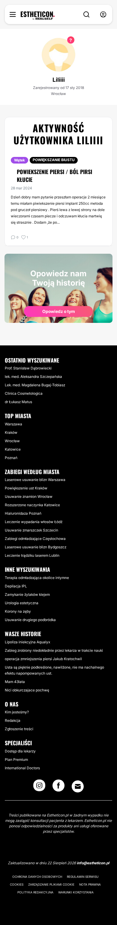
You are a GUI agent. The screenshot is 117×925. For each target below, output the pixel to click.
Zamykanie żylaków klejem (27, 594)
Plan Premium (16, 759)
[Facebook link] (58, 787)
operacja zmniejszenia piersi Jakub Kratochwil (43, 659)
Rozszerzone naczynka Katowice (32, 505)
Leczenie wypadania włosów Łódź (33, 521)
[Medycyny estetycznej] (38, 15)
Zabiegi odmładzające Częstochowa (35, 538)
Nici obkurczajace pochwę (27, 690)
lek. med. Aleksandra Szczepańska (33, 376)
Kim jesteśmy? (17, 712)
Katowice (13, 449)
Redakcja (12, 720)
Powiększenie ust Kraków (26, 488)
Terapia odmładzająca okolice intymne (37, 577)
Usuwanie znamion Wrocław (28, 496)
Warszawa (13, 424)
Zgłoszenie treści (19, 729)
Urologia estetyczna (21, 603)
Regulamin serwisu (82, 876)
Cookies (16, 884)
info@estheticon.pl (93, 863)
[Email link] (78, 786)
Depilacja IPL (16, 586)
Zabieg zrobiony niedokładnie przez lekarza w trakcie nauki (54, 650)
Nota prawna (90, 884)
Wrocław (12, 441)
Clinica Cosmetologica (24, 393)
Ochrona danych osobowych (37, 876)
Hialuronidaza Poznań (23, 513)
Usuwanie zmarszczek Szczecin (31, 530)
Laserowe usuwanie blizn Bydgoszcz (35, 547)
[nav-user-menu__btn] (103, 14)
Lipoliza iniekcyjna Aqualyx (27, 642)
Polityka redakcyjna (35, 892)
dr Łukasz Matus (18, 402)
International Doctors (22, 768)
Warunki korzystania (76, 892)
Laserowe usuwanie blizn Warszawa (35, 479)
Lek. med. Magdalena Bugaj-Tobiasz (35, 385)
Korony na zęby (18, 611)
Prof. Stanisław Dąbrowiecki (28, 368)
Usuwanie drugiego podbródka (30, 619)
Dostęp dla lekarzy (20, 751)
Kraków (11, 432)
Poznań (11, 457)
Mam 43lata (15, 681)
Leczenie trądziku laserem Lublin (32, 555)
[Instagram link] (39, 787)
